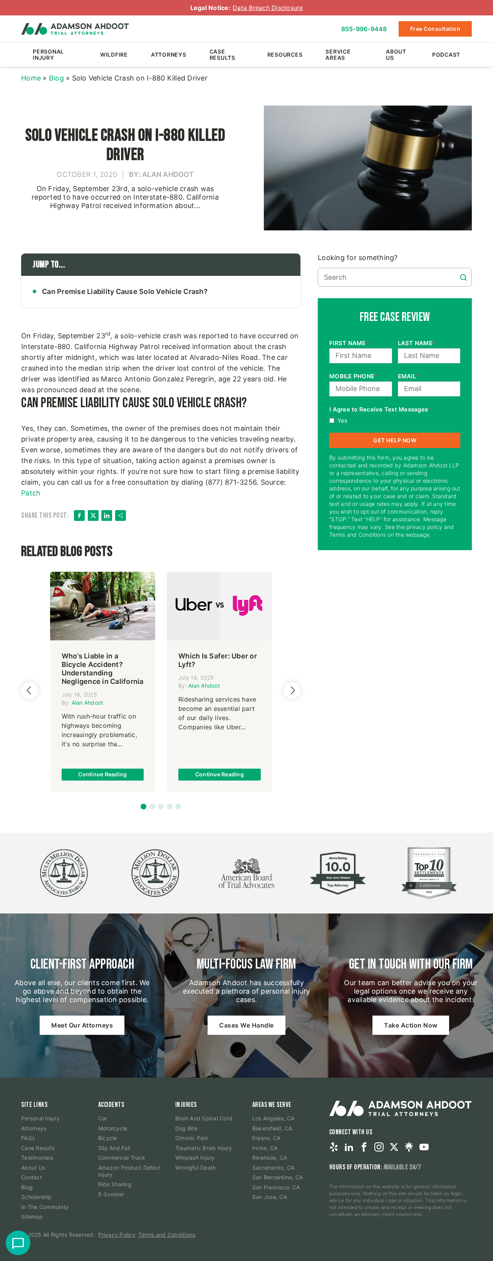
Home (31, 78)
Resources (285, 54)
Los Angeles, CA (273, 1118)
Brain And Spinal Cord (203, 1118)
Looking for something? (358, 258)
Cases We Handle (246, 1025)
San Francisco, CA (276, 1187)
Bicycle (107, 1138)
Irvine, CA (265, 1148)
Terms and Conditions (166, 1234)
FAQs (28, 1138)
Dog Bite (186, 1128)
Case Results (222, 54)
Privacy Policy (116, 1234)
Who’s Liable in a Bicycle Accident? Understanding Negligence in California (103, 668)
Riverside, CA (269, 1157)
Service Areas (337, 54)
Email (408, 376)
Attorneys (168, 54)
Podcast (446, 54)
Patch (30, 493)
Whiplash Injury (195, 1157)
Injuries (186, 1105)
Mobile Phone (353, 376)
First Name (349, 343)
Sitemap (32, 1216)
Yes (342, 420)
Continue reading (102, 774)
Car (102, 1118)
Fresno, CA (266, 1138)
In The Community (45, 1207)
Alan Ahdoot (87, 702)
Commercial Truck (121, 1157)
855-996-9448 (364, 29)
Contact (31, 1177)
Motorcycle (112, 1128)
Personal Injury (48, 54)
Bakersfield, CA (272, 1128)
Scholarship (36, 1197)
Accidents (111, 1105)
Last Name (417, 343)
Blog (56, 78)
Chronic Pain (191, 1138)
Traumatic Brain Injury (203, 1148)
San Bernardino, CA (277, 1177)
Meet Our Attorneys (82, 1025)
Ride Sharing (114, 1184)
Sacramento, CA (273, 1167)
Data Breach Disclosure (268, 8)
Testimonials (37, 1157)
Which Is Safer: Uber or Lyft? (217, 660)
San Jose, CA (269, 1197)
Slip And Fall (114, 1148)
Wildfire (114, 54)
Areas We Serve (272, 1105)
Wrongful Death (195, 1167)
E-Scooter (111, 1194)
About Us (396, 54)
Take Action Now (411, 1025)
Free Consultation (435, 28)
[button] (143, 806)
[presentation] (29, 690)
